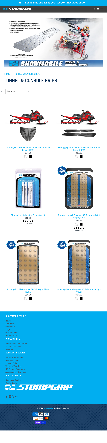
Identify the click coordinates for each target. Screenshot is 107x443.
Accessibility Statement (16, 372)
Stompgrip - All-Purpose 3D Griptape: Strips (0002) (79, 290)
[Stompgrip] (46, 9)
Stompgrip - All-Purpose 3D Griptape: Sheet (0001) (28, 290)
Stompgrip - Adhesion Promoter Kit (28, 215)
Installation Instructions (16, 343)
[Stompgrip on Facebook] (6, 397)
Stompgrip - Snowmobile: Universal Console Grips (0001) (28, 148)
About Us (9, 324)
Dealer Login (11, 383)
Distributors (11, 335)
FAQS (7, 329)
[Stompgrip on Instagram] (10, 397)
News (8, 321)
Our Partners (11, 332)
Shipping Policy (12, 360)
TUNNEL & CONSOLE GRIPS (27, 74)
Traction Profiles (13, 346)
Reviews (9, 349)
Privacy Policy (11, 363)
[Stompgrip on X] (13, 397)
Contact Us (10, 327)
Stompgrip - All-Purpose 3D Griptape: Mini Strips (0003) (79, 216)
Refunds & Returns (14, 357)
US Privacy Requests (15, 369)
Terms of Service (13, 366)
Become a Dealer (13, 380)
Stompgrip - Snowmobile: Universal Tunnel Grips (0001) (79, 148)
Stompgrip (48, 408)
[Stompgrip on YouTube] (16, 397)
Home (7, 74)
